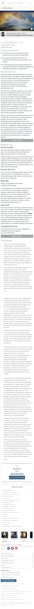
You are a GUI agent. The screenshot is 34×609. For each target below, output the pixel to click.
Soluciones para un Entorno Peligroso (10, 512)
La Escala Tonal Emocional (7, 496)
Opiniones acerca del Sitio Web (11, 575)
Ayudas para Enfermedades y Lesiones (10, 500)
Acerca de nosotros (6, 553)
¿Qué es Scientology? (7, 556)
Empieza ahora (17, 140)
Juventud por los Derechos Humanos (9, 597)
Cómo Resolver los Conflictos (8, 504)
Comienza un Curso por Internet (8, 587)
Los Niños (4, 516)
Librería (3, 565)
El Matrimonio (5, 514)
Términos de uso (4, 605)
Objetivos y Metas (6, 522)
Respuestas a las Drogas (7, 502)
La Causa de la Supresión (7, 510)
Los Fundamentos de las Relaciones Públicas (11, 526)
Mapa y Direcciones (8, 577)
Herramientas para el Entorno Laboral (10, 518)
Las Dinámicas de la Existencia (8, 492)
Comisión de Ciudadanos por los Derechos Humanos (13, 599)
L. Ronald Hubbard (5, 583)
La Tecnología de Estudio (7, 490)
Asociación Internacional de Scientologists (10, 591)
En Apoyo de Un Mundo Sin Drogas (14, 593)
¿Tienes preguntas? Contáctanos (12, 572)
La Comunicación (6, 498)
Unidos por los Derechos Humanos (9, 595)
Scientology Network (20, 583)
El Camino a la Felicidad (26, 591)
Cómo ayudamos (5, 567)
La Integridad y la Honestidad (9, 506)
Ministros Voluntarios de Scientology (9, 589)
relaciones (7, 309)
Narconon (3, 593)
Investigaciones (5, 524)
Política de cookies (24, 603)
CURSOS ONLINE (17, 487)
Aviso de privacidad (15, 603)
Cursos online (4, 558)
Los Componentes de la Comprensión (10, 494)
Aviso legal (11, 605)
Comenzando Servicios (7, 560)
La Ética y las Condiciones (8, 508)
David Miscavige (14, 585)
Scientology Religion (5, 585)
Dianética (12, 583)
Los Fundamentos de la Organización (10, 520)
